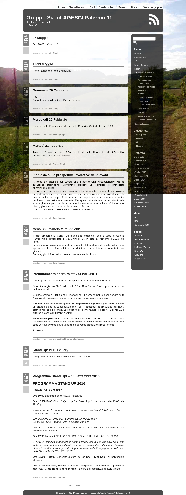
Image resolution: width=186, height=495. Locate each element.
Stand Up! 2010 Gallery (50, 350)
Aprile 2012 (139, 157)
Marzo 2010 (139, 191)
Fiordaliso (138, 243)
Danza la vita (143, 108)
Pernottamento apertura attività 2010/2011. (65, 274)
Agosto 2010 (139, 180)
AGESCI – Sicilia (141, 239)
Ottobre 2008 (140, 206)
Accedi (137, 217)
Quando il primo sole (147, 120)
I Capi (92, 7)
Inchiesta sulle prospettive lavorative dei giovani (70, 175)
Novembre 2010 (141, 168)
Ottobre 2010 (140, 172)
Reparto (122, 7)
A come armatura (145, 76)
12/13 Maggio (43, 64)
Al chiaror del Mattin (146, 87)
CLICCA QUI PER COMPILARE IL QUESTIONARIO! (63, 209)
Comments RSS (141, 225)
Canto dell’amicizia (146, 97)
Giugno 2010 (140, 187)
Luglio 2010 (139, 184)
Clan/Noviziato (106, 7)
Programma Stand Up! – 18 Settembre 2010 (66, 376)
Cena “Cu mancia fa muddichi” (57, 229)
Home (61, 7)
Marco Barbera (76, 7)
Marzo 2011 (139, 164)
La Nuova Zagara (142, 247)
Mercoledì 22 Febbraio (50, 119)
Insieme (141, 112)
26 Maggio (41, 38)
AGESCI (138, 236)
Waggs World (140, 259)
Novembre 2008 (141, 203)
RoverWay (139, 251)
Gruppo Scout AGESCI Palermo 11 (69, 18)
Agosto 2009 (139, 199)
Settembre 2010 (141, 176)
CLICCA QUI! (84, 356)
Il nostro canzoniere (145, 72)
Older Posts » (75, 486)
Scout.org (138, 255)
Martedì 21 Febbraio (48, 146)
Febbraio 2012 (140, 161)
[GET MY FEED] (154, 19)
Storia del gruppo (152, 7)
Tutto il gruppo (59, 135)
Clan (55, 53)
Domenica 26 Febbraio (50, 90)
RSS (136, 221)
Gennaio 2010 (140, 195)
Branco (135, 7)
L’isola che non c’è (146, 116)
